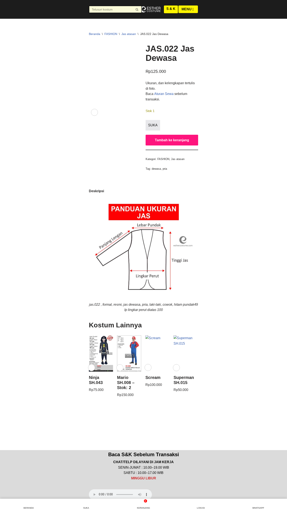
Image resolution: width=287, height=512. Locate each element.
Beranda (94, 34)
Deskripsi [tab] (96, 191)
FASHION (110, 34)
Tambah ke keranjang (172, 140)
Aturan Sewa (164, 94)
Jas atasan (128, 34)
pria (165, 168)
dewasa (156, 168)
